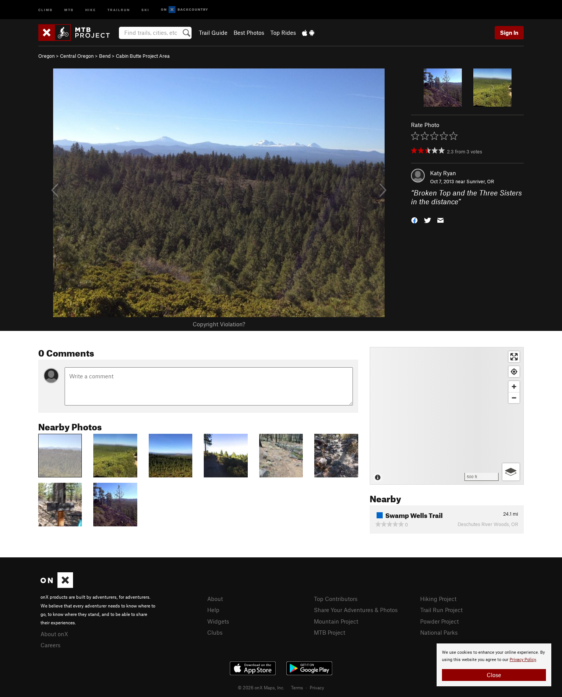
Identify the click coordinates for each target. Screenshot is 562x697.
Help (213, 609)
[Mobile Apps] (308, 32)
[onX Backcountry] (184, 9)
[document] (494, 665)
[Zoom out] (514, 397)
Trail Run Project (441, 609)
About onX (54, 633)
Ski (145, 9)
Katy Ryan (443, 172)
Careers (50, 645)
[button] (414, 219)
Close (494, 674)
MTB (69, 9)
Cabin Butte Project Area (143, 56)
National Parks (439, 632)
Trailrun (118, 9)
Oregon (46, 56)
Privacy (317, 687)
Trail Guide (213, 32)
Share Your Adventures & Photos (356, 609)
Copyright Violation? (219, 324)
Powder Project (439, 621)
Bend (104, 56)
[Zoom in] (514, 386)
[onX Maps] (57, 585)
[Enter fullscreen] (514, 356)
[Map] (446, 415)
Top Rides (283, 32)
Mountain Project (336, 621)
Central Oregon (77, 56)
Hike (90, 9)
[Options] (511, 471)
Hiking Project (438, 598)
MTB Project (329, 632)
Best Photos (249, 32)
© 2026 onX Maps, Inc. (261, 687)
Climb (45, 9)
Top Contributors (335, 598)
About (215, 598)
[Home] (77, 32)
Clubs (215, 632)
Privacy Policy (523, 659)
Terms (297, 687)
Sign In (509, 32)
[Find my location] (514, 371)
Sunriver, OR (480, 181)
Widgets (218, 621)
